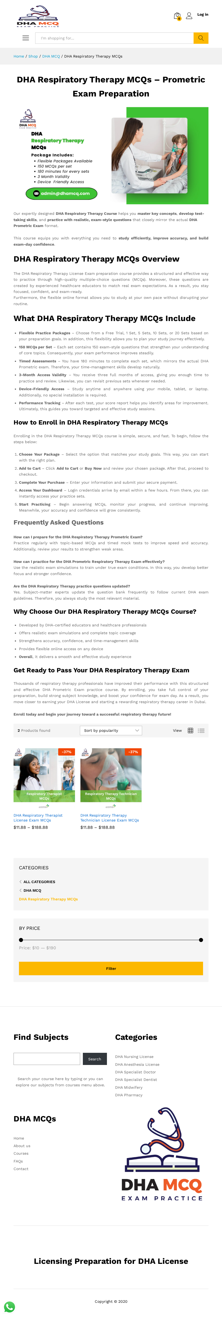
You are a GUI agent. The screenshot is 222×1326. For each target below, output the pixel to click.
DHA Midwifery (128, 1087)
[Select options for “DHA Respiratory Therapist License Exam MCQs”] (38, 806)
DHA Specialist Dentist (136, 1079)
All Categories (39, 882)
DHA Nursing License (134, 1056)
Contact (21, 1169)
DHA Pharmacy (128, 1095)
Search (201, 38)
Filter (111, 968)
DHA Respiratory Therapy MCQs (48, 899)
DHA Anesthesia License (137, 1064)
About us (22, 1146)
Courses (21, 1153)
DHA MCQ (32, 890)
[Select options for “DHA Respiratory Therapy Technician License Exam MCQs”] (104, 806)
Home (19, 1138)
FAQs (18, 1161)
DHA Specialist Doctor (135, 1072)
